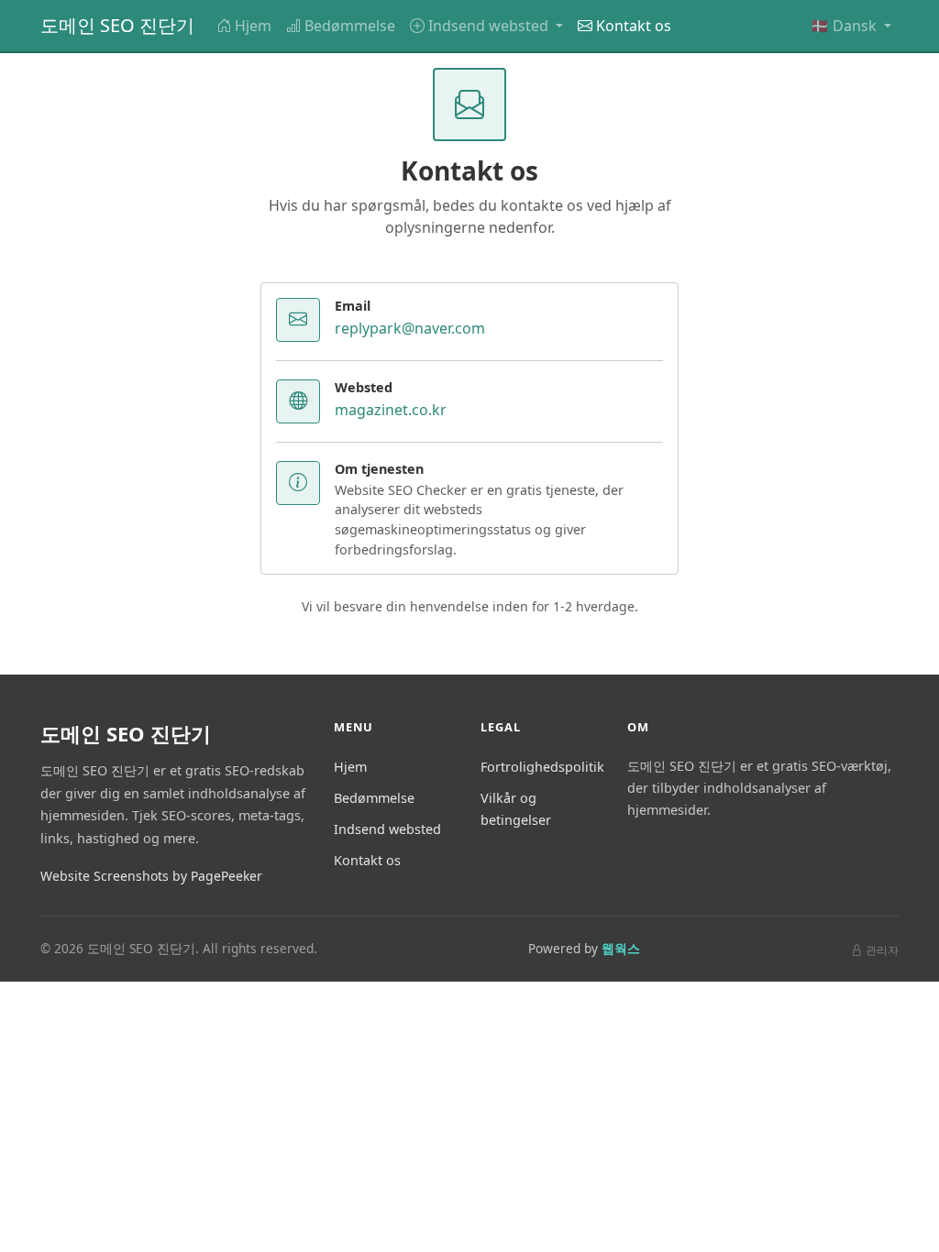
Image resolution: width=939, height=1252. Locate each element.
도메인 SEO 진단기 (117, 25)
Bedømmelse (349, 26)
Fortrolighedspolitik (542, 766)
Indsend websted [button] (490, 26)
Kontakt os (633, 26)
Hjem (253, 26)
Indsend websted (387, 829)
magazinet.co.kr (391, 410)
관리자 (882, 950)
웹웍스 (621, 948)
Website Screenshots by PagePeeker (151, 875)
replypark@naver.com (410, 328)
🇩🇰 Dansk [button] (845, 26)
